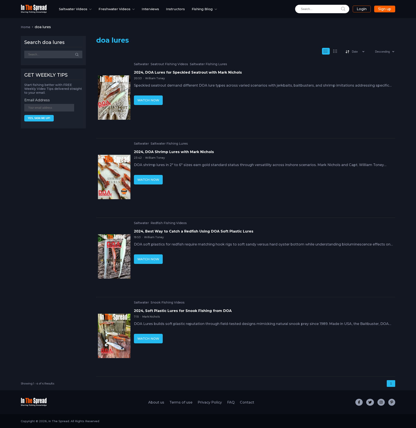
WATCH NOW (148, 100)
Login (362, 9)
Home (25, 27)
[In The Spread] (34, 12)
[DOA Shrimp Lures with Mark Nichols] (114, 178)
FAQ (231, 402)
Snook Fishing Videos (168, 302)
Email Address (37, 100)
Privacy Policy (210, 402)
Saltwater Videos (73, 9)
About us (156, 402)
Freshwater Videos (114, 9)
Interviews (150, 9)
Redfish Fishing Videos (169, 223)
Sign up (384, 9)
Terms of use (180, 402)
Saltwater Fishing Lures (208, 64)
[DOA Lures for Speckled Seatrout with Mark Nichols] (114, 98)
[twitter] (370, 402)
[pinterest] (391, 402)
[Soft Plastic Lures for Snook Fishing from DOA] (114, 337)
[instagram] (381, 402)
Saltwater (141, 64)
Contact (247, 402)
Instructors (175, 9)
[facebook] (359, 402)
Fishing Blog (202, 9)
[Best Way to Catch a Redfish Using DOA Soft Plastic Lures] (114, 257)
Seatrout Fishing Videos (169, 64)
